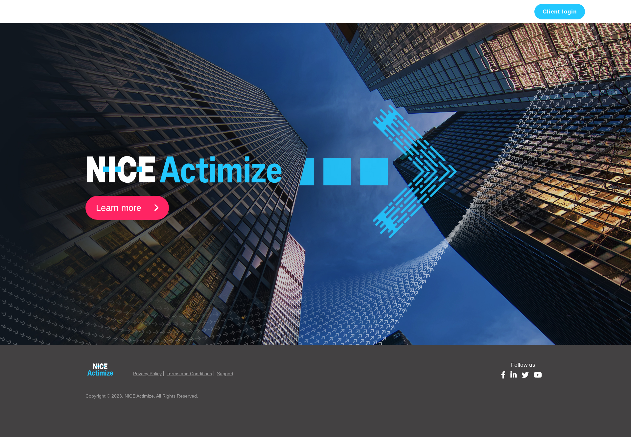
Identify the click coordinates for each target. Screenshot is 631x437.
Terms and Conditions (189, 373)
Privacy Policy (147, 373)
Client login (560, 12)
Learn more (120, 208)
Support (225, 373)
